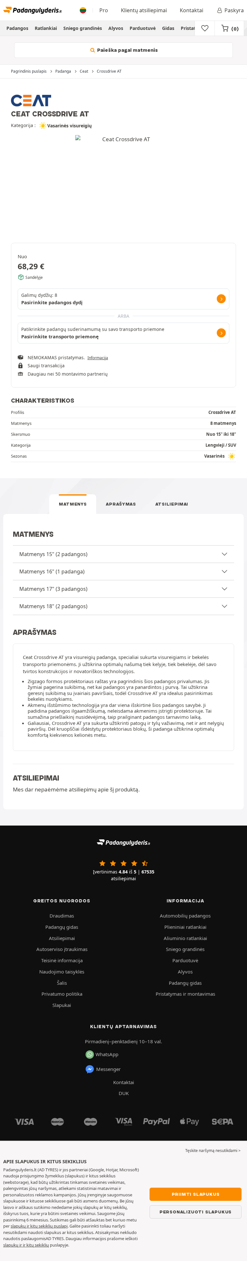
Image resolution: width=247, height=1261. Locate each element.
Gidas (168, 28)
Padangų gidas (61, 927)
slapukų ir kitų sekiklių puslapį (39, 1226)
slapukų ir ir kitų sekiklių (26, 1245)
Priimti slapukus (196, 1194)
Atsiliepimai (171, 504)
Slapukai (61, 1005)
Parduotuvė (143, 28)
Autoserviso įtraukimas (61, 949)
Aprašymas (121, 504)
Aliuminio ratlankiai (185, 938)
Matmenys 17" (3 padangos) (53, 588)
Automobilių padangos (185, 915)
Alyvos (115, 28)
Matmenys (73, 504)
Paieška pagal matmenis (127, 50)
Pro (103, 10)
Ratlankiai (46, 28)
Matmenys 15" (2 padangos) (53, 554)
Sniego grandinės (82, 28)
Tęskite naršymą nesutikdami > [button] (213, 1150)
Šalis (62, 983)
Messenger (108, 1069)
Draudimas (62, 915)
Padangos (17, 28)
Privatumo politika (61, 994)
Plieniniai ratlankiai (185, 927)
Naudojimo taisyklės (61, 971)
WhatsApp (107, 1054)
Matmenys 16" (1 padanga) (52, 571)
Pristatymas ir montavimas (185, 994)
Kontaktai (191, 10)
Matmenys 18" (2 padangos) (53, 606)
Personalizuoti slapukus (196, 1211)
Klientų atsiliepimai (144, 10)
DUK (124, 1093)
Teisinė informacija (62, 960)
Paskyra (234, 10)
